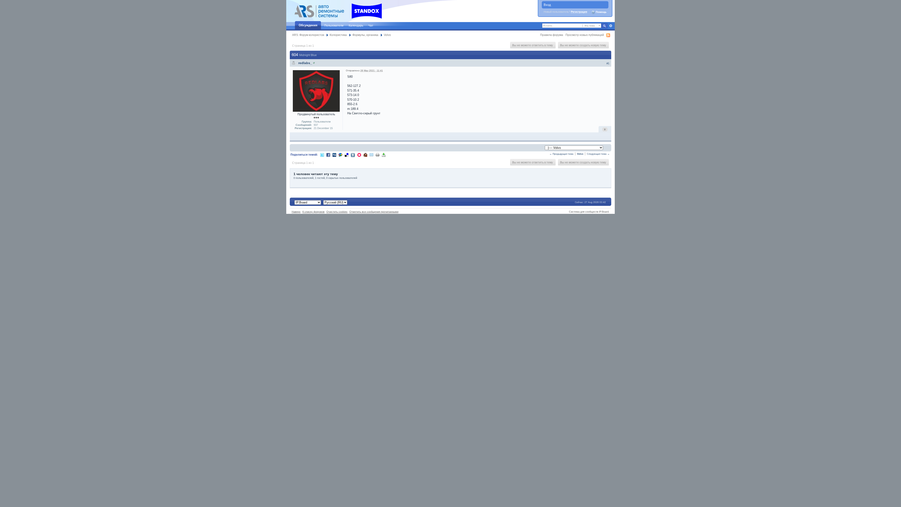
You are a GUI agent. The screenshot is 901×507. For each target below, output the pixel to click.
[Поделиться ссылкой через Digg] (334, 154)
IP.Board (604, 211)
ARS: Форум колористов (308, 34)
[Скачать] (384, 154)
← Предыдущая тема (561, 154)
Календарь (356, 25)
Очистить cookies (336, 211)
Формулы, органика (365, 34)
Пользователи (334, 25)
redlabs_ (305, 63)
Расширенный (611, 25)
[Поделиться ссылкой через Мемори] (359, 154)
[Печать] (377, 154)
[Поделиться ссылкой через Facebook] (328, 154)
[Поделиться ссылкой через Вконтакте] (353, 154)
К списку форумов (313, 211)
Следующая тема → (598, 154)
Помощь (601, 12)
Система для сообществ (583, 211)
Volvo (387, 34)
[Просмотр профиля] (314, 63)
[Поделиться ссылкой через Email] (371, 154)
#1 (608, 63)
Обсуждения (308, 25)
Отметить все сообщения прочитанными (373, 211)
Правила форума (551, 34)
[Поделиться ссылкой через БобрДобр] (365, 154)
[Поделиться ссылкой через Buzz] (340, 154)
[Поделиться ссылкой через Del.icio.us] (346, 154)
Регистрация (579, 11)
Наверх (296, 211)
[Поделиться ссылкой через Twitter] (322, 154)
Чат (370, 25)
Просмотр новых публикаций (584, 34)
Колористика (338, 34)
